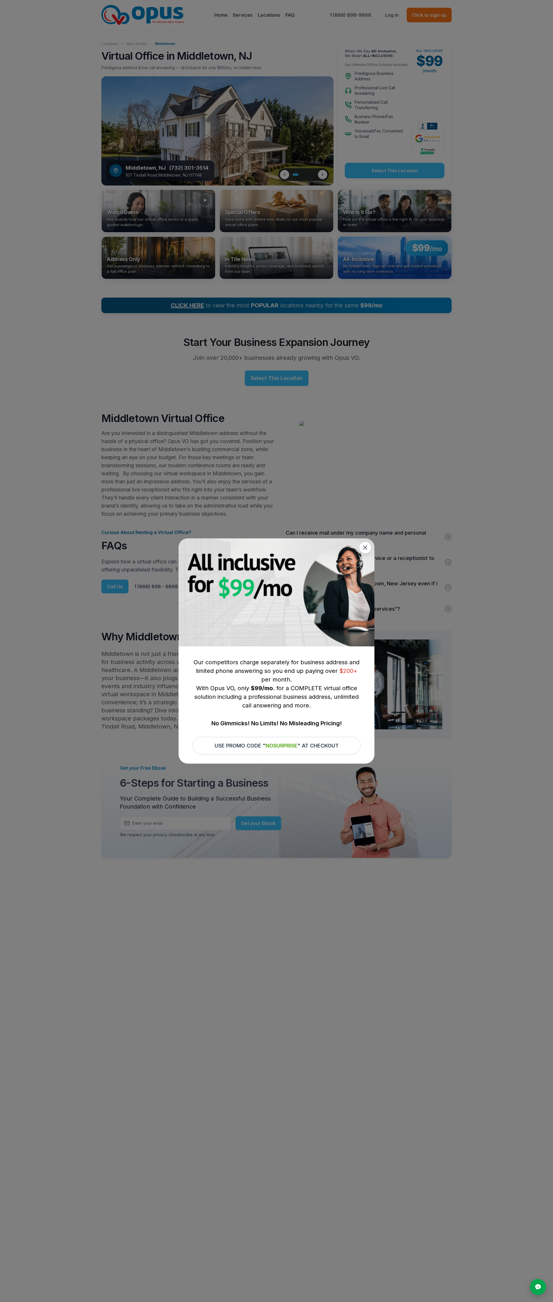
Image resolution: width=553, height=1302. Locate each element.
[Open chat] (538, 1287)
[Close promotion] (365, 547)
